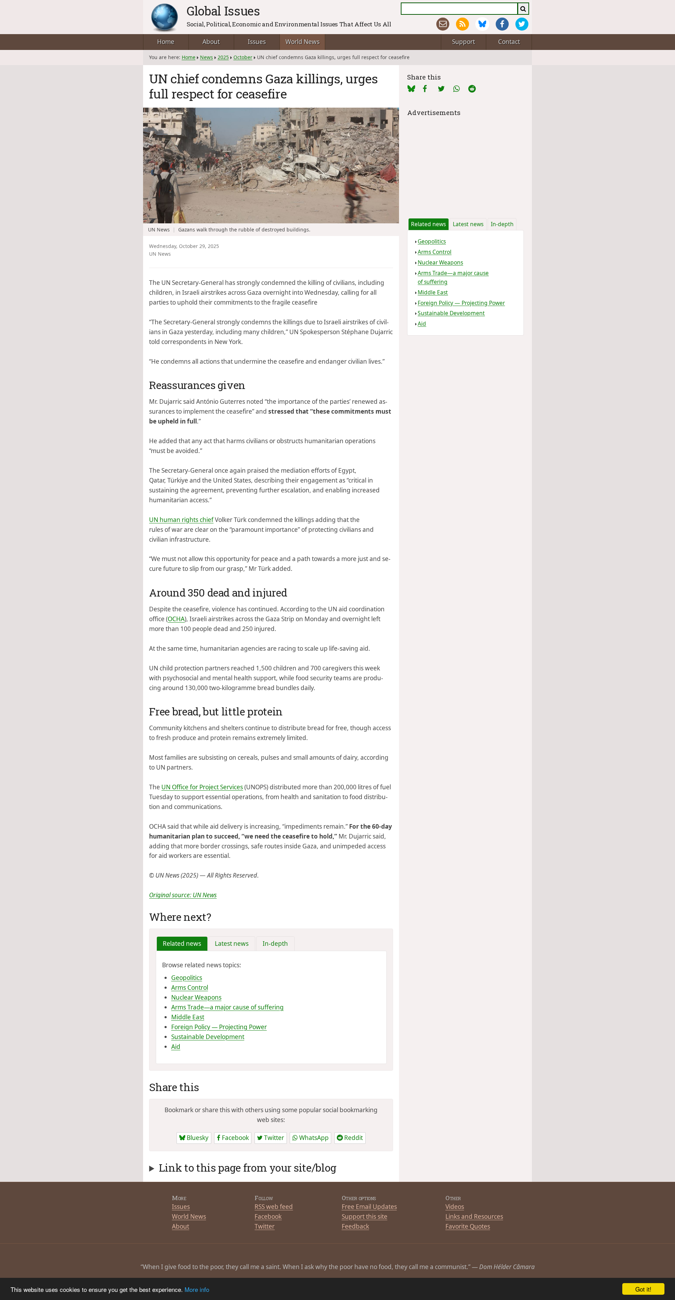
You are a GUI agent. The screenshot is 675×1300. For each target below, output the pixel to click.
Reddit (353, 1138)
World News (302, 42)
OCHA (176, 619)
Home (165, 42)
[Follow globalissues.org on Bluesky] (482, 24)
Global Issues (223, 11)
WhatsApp (313, 1138)
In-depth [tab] (275, 943)
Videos (454, 1207)
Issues (257, 42)
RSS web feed (274, 1207)
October (242, 57)
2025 (223, 57)
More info (197, 1289)
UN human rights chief (181, 520)
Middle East (187, 1017)
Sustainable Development (207, 1037)
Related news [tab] (182, 943)
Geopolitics (186, 978)
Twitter (273, 1138)
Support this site (364, 1216)
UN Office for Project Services (202, 787)
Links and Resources (474, 1216)
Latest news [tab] (232, 943)
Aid (175, 1047)
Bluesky (196, 1138)
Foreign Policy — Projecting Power (219, 1027)
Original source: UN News (183, 895)
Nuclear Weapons (196, 997)
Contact (509, 42)
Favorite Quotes (467, 1226)
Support (463, 42)
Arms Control (189, 987)
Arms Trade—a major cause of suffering (227, 1007)
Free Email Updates (369, 1207)
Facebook (234, 1138)
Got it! (643, 1289)
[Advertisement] (465, 162)
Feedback (355, 1226)
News (206, 57)
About (211, 42)
